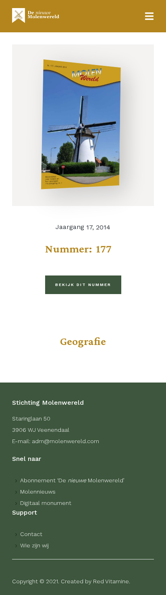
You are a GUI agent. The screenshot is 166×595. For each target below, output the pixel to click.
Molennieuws (38, 491)
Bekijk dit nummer (83, 284)
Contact (31, 534)
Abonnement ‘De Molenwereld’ (72, 480)
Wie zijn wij (34, 545)
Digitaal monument (45, 503)
